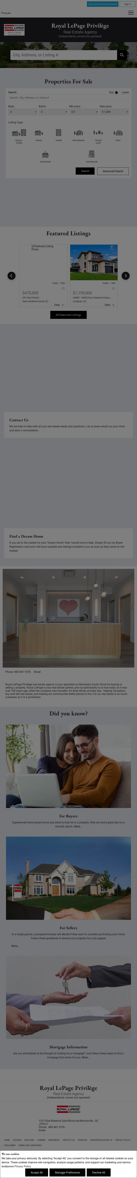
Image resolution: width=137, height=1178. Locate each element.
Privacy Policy (22, 1166)
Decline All (98, 1172)
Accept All (37, 1172)
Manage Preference (67, 1172)
